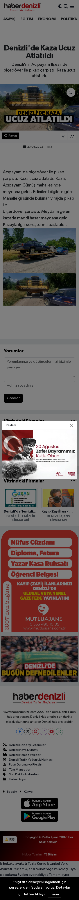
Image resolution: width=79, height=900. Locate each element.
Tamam (54, 894)
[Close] (71, 425)
